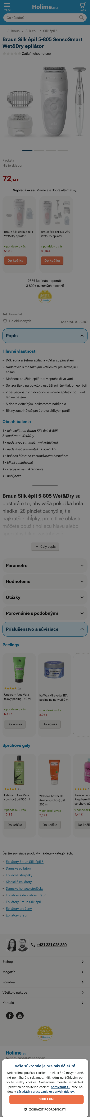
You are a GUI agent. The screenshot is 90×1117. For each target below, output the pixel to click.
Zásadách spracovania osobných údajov (45, 1092)
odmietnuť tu (60, 1087)
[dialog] (45, 1088)
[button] (45, 1109)
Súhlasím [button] (46, 1099)
